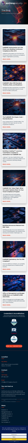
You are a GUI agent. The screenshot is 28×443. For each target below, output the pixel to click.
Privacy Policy (19, 399)
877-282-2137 (4, 377)
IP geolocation (18, 401)
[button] (25, 3)
